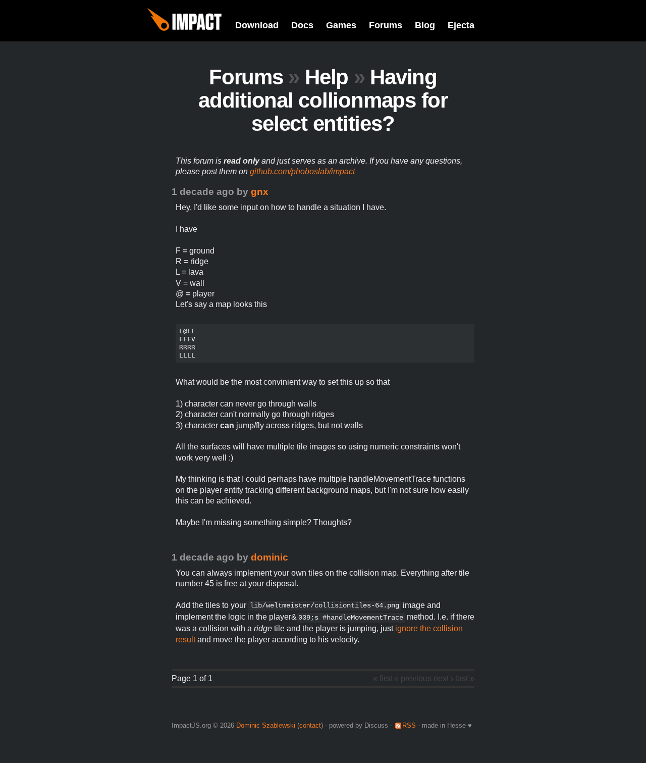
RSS (409, 725)
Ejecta (461, 25)
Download (257, 25)
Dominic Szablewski (265, 725)
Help (326, 77)
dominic (269, 557)
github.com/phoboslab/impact (302, 171)
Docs (302, 25)
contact (310, 725)
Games (341, 25)
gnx (259, 191)
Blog (425, 25)
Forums (385, 25)
